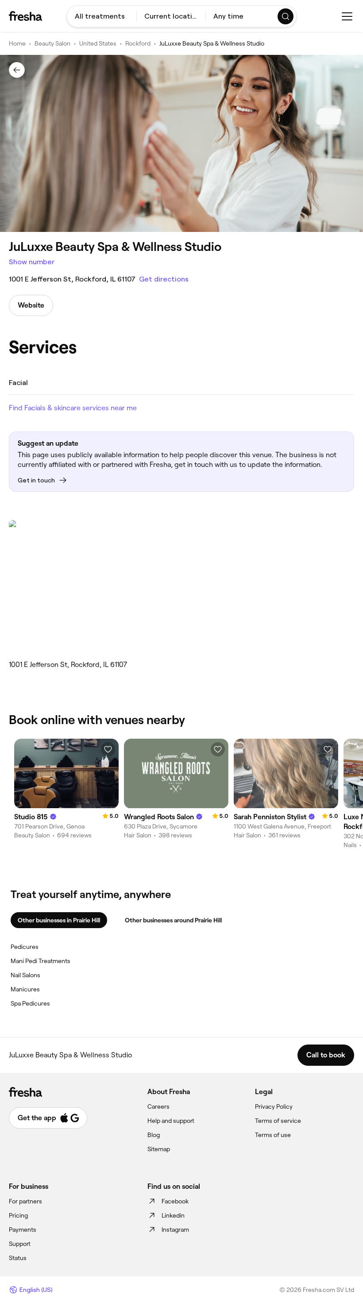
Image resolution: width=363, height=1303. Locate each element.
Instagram (175, 1229)
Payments (22, 1229)
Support (20, 1243)
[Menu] (347, 16)
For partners (25, 1201)
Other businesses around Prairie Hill (173, 920)
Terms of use (273, 1134)
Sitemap (158, 1149)
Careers (158, 1106)
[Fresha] (25, 16)
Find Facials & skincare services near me (73, 408)
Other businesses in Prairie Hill (59, 920)
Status (18, 1257)
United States (97, 43)
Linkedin (173, 1215)
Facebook (175, 1201)
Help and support (170, 1120)
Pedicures (25, 946)
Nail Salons (25, 975)
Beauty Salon (52, 43)
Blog (153, 1134)
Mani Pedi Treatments (40, 960)
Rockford (138, 43)
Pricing (18, 1215)
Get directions (164, 279)
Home (17, 43)
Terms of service (278, 1120)
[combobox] (101, 16)
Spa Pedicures (30, 1003)
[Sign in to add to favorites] (108, 749)
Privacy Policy (274, 1106)
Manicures (25, 989)
